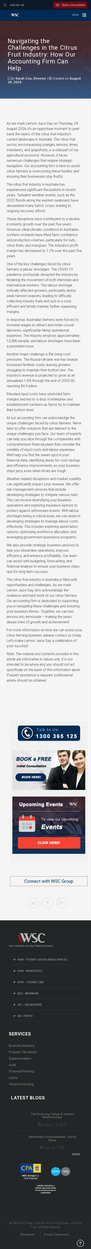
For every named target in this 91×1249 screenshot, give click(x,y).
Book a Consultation (73, 5)
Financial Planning (21, 1071)
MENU (75, 15)
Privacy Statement (56, 1234)
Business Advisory (22, 1045)
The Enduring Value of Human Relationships (52, 1115)
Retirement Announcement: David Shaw (52, 1138)
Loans (13, 1077)
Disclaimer (27, 1234)
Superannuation (20, 1058)
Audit (12, 1065)
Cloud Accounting (21, 1084)
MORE (76, 1154)
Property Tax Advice (22, 1052)
